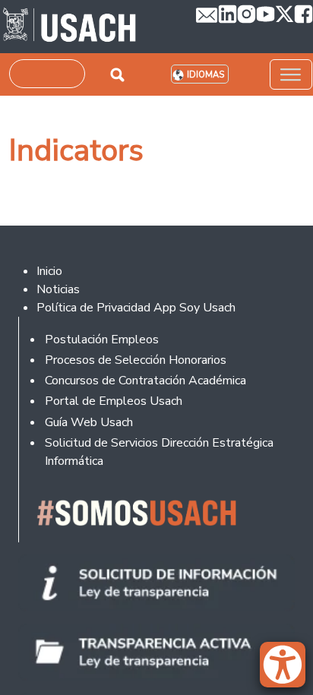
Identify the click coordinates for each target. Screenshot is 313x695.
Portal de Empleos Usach (113, 401)
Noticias (58, 289)
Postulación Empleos (102, 339)
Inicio (49, 271)
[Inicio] (69, 26)
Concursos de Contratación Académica (145, 380)
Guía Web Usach (89, 422)
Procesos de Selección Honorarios (135, 360)
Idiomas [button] (205, 75)
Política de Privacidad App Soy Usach (136, 307)
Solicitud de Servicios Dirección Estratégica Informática (159, 451)
